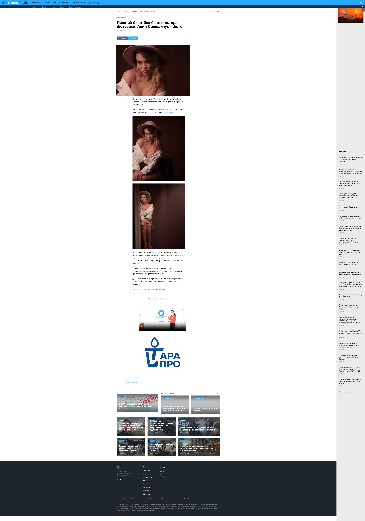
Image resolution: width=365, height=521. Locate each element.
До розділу (217, 11)
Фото (53, 7)
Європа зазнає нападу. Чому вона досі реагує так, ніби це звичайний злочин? (349, 345)
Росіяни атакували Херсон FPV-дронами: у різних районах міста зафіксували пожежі (350, 333)
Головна (119, 11)
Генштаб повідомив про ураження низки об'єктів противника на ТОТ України (348, 240)
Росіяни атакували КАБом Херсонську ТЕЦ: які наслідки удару (349, 307)
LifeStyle (75, 3)
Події (55, 3)
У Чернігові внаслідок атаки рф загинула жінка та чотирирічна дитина (350, 381)
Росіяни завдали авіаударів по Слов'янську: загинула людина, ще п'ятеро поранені (350, 228)
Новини (126, 11)
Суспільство (64, 3)
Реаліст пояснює (75, 7)
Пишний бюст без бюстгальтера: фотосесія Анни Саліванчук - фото (144, 11)
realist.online (201, 506)
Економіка (45, 3)
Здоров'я (91, 3)
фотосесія (134, 382)
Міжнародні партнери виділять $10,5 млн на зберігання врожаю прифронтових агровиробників (350, 284)
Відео (62, 7)
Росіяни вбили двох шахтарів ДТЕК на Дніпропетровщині (349, 207)
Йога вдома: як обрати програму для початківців (350, 296)
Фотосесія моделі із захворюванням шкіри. (149, 289)
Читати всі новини (345, 392)
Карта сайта (120, 502)
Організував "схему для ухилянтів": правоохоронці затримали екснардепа (348, 195)
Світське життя (121, 17)
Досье (99, 3)
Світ (83, 3)
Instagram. (169, 112)
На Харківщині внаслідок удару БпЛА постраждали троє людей (350, 217)
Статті (34, 7)
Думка (44, 7)
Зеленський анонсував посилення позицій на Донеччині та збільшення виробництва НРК (350, 171)
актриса (128, 382)
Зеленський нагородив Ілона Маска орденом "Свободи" (349, 263)
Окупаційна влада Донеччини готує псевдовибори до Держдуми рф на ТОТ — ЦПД (349, 369)
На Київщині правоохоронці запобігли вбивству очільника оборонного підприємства (349, 183)
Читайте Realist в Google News (158, 299)
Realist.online (127, 504)
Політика (35, 3)
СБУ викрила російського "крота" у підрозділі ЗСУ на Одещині (348, 357)
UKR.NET (192, 467)
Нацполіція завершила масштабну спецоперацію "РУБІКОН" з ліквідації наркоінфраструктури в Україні (350, 320)
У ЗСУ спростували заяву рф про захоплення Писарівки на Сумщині (351, 159)
